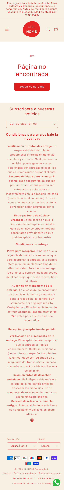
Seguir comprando (32, 86)
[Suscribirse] (54, 124)
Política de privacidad (50, 473)
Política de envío (46, 478)
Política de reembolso (25, 473)
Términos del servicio (23, 478)
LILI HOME (29, 469)
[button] (7, 29)
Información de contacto (26, 483)
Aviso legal (47, 483)
